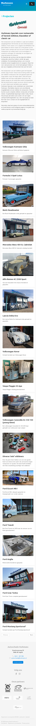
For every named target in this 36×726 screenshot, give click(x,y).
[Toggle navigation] (26, 4)
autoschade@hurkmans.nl (19, 658)
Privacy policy (25, 723)
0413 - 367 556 (19, 656)
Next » (31, 635)
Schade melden (18, 662)
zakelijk (28, 717)
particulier (22, 717)
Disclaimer (4, 723)
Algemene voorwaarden (14, 723)
